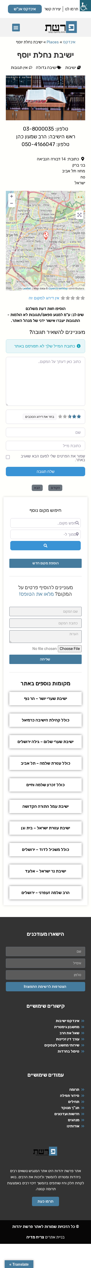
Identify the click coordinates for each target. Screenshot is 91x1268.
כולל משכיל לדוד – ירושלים (45, 849)
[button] (16, 27)
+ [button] (11, 196)
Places (53, 42)
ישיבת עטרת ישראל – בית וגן (45, 827)
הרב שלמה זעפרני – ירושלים (45, 892)
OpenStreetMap (58, 288)
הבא (37, 488)
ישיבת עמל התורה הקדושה (45, 806)
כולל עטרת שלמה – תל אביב (45, 763)
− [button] (11, 203)
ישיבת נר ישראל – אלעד (45, 871)
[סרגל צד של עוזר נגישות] (85, 5)
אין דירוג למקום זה (44, 298)
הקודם (55, 488)
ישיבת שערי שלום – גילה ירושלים (46, 741)
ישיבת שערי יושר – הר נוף (45, 698)
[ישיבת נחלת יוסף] (46, 235)
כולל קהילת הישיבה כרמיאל (45, 720)
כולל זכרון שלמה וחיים (45, 784)
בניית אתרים (45, 1237)
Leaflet (27, 288)
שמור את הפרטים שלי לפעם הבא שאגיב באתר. (53, 458)
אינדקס (69, 42)
